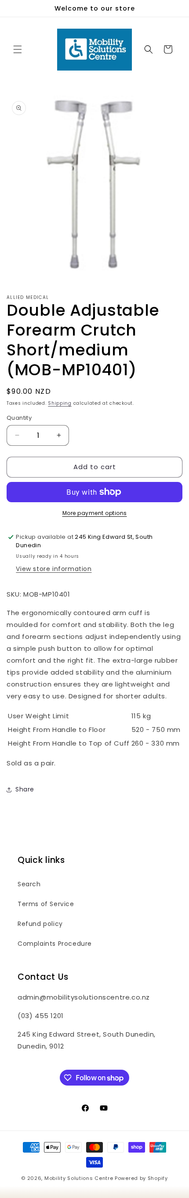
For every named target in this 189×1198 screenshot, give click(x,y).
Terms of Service (46, 903)
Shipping (60, 403)
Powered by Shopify (141, 1178)
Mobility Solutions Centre (78, 1178)
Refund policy (40, 923)
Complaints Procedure (55, 943)
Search (29, 884)
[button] (17, 49)
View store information (53, 568)
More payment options (94, 513)
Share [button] (24, 789)
